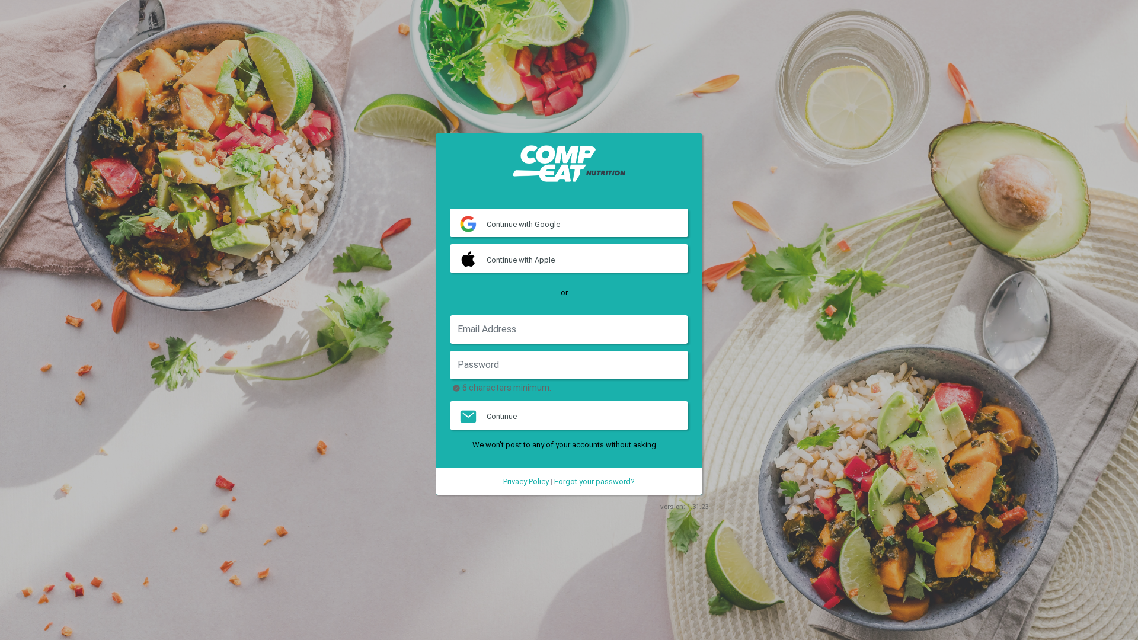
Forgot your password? (594, 481)
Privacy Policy (526, 481)
